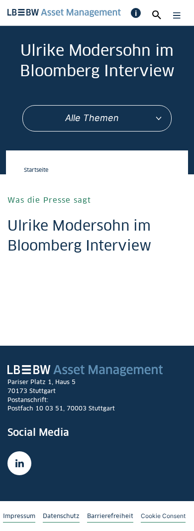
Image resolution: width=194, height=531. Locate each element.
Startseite (36, 169)
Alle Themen (92, 118)
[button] (136, 13)
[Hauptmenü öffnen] (175, 15)
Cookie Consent (163, 516)
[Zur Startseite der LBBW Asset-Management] (64, 11)
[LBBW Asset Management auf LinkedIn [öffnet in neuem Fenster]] (19, 463)
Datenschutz (61, 516)
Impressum (19, 516)
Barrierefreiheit (110, 516)
